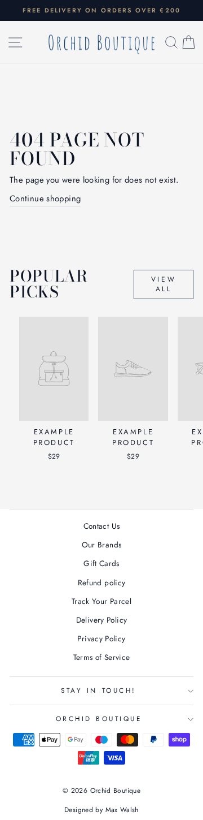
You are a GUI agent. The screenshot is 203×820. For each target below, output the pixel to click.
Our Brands (102, 544)
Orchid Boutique (99, 718)
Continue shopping (45, 198)
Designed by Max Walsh (101, 810)
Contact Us (101, 526)
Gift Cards (101, 563)
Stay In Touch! (98, 690)
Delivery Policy (101, 619)
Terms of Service (101, 657)
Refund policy (102, 582)
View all (163, 284)
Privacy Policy (101, 638)
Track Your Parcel (101, 601)
